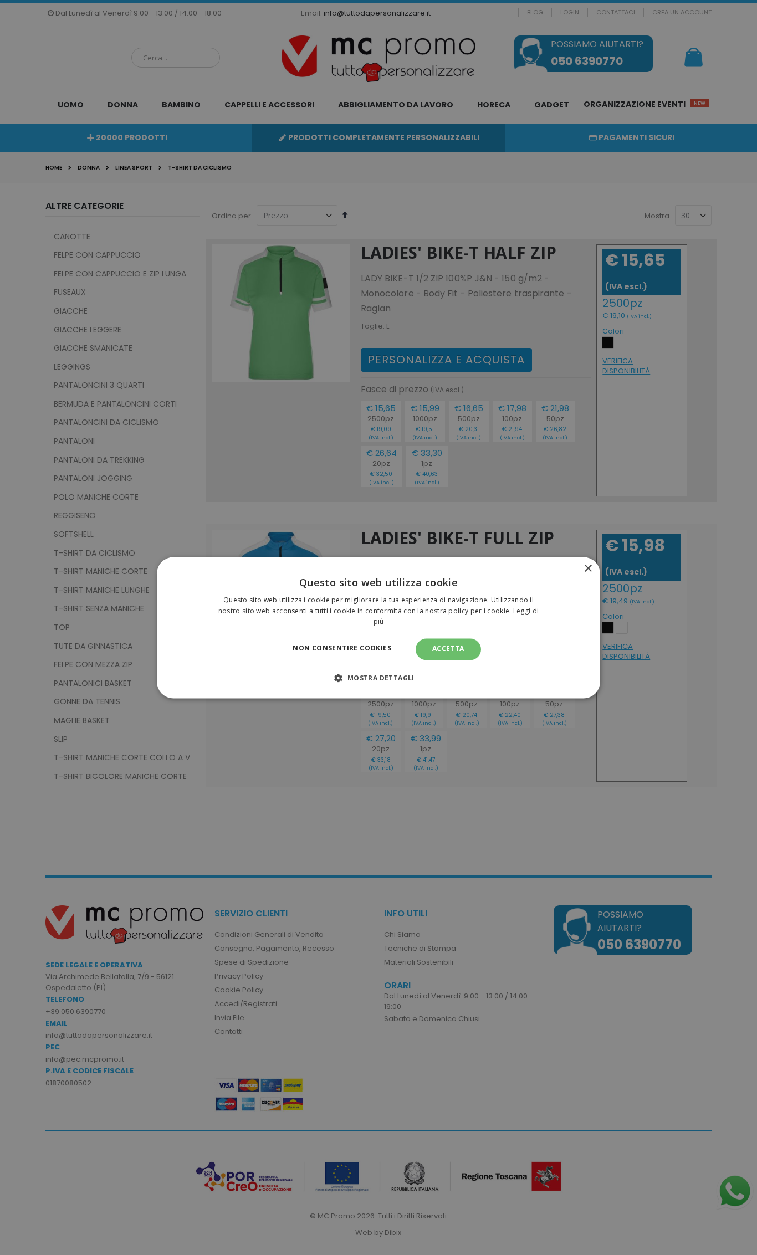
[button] (378, 677)
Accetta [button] (448, 649)
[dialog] (378, 627)
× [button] (588, 569)
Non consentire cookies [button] (342, 648)
